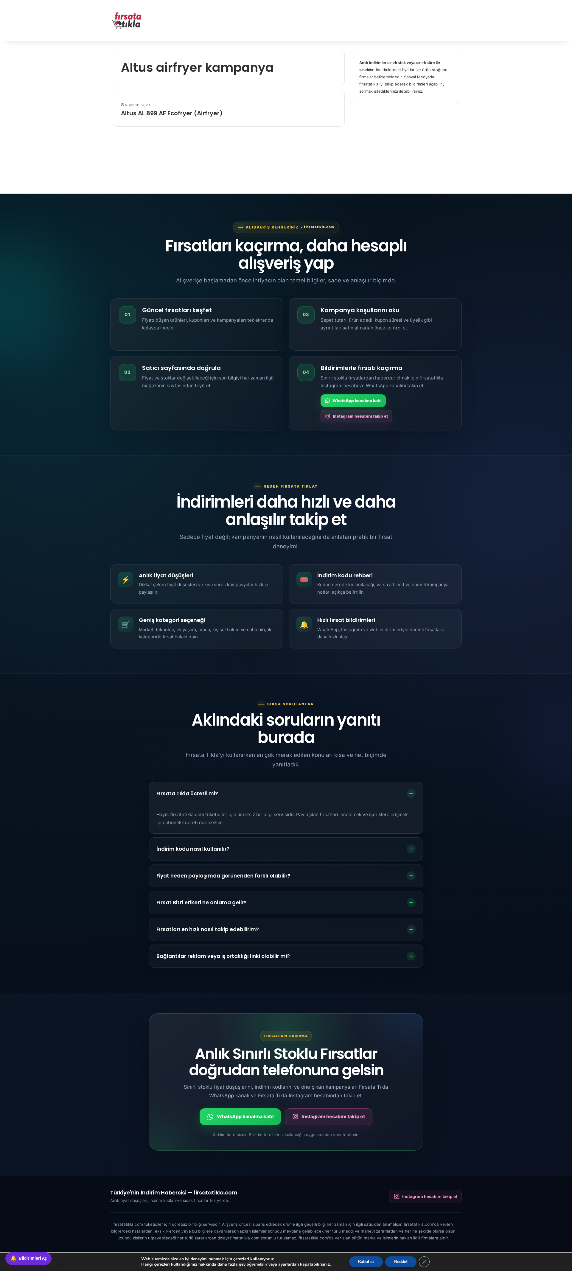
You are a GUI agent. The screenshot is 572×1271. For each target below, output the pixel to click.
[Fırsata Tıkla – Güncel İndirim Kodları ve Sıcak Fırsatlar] (127, 20)
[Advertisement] (345, 19)
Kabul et (366, 1261)
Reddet (401, 1261)
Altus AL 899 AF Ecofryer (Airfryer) (172, 113)
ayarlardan (288, 1264)
